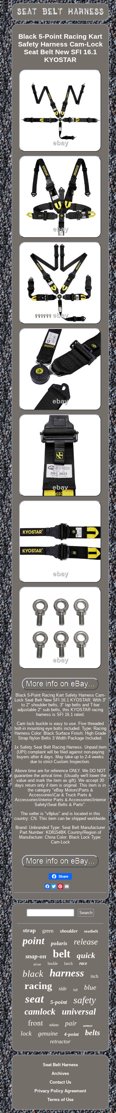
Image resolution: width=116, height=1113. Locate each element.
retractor (60, 1041)
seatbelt (91, 931)
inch (94, 976)
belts (92, 1032)
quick (86, 955)
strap (29, 930)
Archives (60, 1073)
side (63, 988)
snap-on (35, 956)
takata (54, 1025)
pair (71, 1023)
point (33, 940)
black (33, 973)
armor (87, 1025)
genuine (48, 1033)
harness (67, 973)
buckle (53, 963)
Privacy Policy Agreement (60, 1090)
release (86, 941)
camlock (39, 1011)
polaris (59, 943)
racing (38, 985)
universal (79, 1011)
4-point (71, 1034)
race (83, 963)
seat (34, 999)
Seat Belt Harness (60, 1064)
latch (68, 963)
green (47, 931)
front (35, 1022)
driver (37, 964)
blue (90, 987)
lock (26, 1033)
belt (61, 954)
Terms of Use (60, 1099)
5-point (58, 1002)
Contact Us (60, 1082)
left (75, 990)
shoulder (69, 931)
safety (84, 1000)
